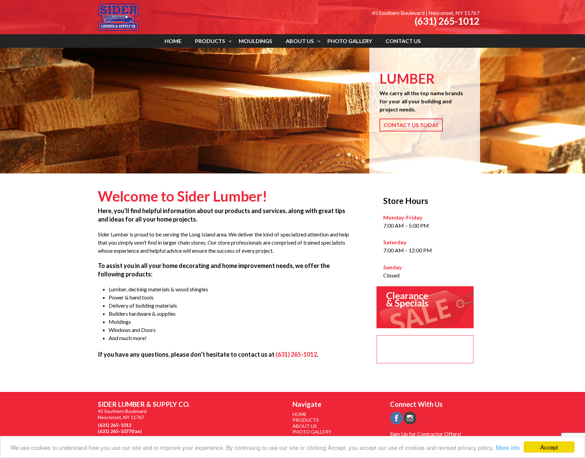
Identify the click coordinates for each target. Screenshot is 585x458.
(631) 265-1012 (447, 21)
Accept (549, 447)
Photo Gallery (349, 41)
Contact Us (403, 41)
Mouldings (255, 41)
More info (508, 447)
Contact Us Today (411, 125)
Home (173, 41)
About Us (300, 41)
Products (210, 41)
